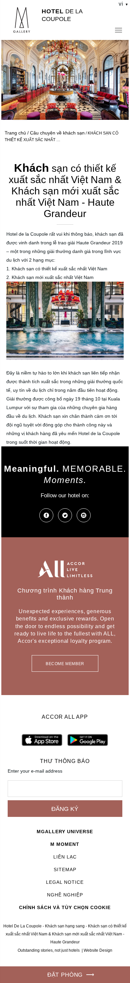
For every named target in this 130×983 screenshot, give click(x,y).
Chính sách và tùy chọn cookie (65, 907)
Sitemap (65, 869)
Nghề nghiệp (65, 894)
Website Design (98, 950)
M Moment (64, 844)
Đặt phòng (65, 975)
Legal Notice (65, 882)
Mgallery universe (65, 831)
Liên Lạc (65, 857)
